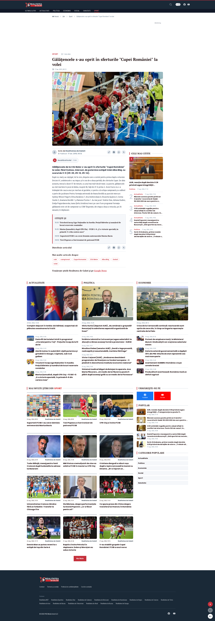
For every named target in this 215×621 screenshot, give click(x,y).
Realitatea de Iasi (44, 603)
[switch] (178, 4)
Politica (132, 189)
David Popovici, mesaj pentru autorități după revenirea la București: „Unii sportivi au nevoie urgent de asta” (148, 223)
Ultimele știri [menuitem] (30, 11)
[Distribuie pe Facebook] (114, 152)
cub (55, 259)
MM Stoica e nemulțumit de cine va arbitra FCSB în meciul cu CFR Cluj (79, 464)
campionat (65, 259)
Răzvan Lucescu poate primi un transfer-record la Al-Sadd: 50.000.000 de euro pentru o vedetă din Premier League (147, 200)
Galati (115, 259)
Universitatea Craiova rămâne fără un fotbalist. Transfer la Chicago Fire (41, 507)
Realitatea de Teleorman (76, 603)
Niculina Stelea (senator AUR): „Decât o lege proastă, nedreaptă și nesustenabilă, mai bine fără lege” (107, 349)
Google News (100, 270)
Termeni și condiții (53, 587)
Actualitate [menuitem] (44, 11)
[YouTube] (188, 4)
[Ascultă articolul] (210, 604)
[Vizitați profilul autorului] (54, 152)
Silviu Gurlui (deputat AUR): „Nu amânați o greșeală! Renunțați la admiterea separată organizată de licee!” (107, 328)
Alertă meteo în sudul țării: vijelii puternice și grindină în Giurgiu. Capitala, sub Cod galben (56, 354)
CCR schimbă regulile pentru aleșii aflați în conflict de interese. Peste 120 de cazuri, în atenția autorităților (147, 211)
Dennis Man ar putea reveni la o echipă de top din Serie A (42, 546)
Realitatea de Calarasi (85, 600)
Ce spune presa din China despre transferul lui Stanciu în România (115, 505)
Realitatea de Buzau (107, 603)
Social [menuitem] (77, 11)
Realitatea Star (70, 600)
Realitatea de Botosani (101, 600)
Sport (70, 16)
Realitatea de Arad (92, 603)
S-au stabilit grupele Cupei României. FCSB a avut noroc (113, 546)
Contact (41, 587)
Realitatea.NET (44, 600)
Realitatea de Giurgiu (122, 603)
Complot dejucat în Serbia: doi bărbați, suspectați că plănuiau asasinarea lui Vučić (52, 327)
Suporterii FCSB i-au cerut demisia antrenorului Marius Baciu (86, 236)
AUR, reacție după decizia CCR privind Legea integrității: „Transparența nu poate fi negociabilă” (143, 186)
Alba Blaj (105, 259)
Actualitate (138, 194)
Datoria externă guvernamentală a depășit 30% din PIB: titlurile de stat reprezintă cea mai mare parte (166, 354)
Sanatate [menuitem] (87, 11)
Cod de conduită (86, 587)
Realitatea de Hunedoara (119, 600)
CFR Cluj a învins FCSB (110, 423)
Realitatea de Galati (75, 151)
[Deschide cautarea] (170, 4)
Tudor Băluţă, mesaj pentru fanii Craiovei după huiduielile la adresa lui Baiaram (43, 466)
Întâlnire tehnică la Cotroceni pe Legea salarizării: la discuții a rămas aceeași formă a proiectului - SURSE (107, 340)
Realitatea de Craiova (151, 600)
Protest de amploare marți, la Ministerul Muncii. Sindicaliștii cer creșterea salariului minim (165, 342)
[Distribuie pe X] (124, 152)
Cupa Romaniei (80, 259)
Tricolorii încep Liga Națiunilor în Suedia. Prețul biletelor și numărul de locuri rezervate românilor (90, 223)
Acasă (56, 16)
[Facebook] (184, 4)
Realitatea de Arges (136, 600)
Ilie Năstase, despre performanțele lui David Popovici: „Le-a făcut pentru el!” (79, 507)
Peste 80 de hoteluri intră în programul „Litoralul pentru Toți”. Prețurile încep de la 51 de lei (56, 342)
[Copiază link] (109, 152)
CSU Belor (94, 259)
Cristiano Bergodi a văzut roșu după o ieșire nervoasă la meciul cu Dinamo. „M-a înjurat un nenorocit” (116, 467)
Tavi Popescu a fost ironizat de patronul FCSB (79, 240)
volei (56, 264)
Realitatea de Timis (167, 600)
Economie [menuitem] (67, 11)
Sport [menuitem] (96, 11)
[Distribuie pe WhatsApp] (119, 152)
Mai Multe (80, 558)
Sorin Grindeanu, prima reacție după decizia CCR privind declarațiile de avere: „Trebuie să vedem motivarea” (148, 235)
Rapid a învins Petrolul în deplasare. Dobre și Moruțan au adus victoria (78, 547)
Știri (64, 16)
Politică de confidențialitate (69, 587)
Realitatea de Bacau (59, 603)
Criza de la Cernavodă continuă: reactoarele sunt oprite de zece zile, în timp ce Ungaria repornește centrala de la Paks (160, 328)
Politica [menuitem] (56, 11)
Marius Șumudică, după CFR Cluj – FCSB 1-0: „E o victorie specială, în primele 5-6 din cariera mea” (89, 230)
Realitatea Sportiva (57, 600)
